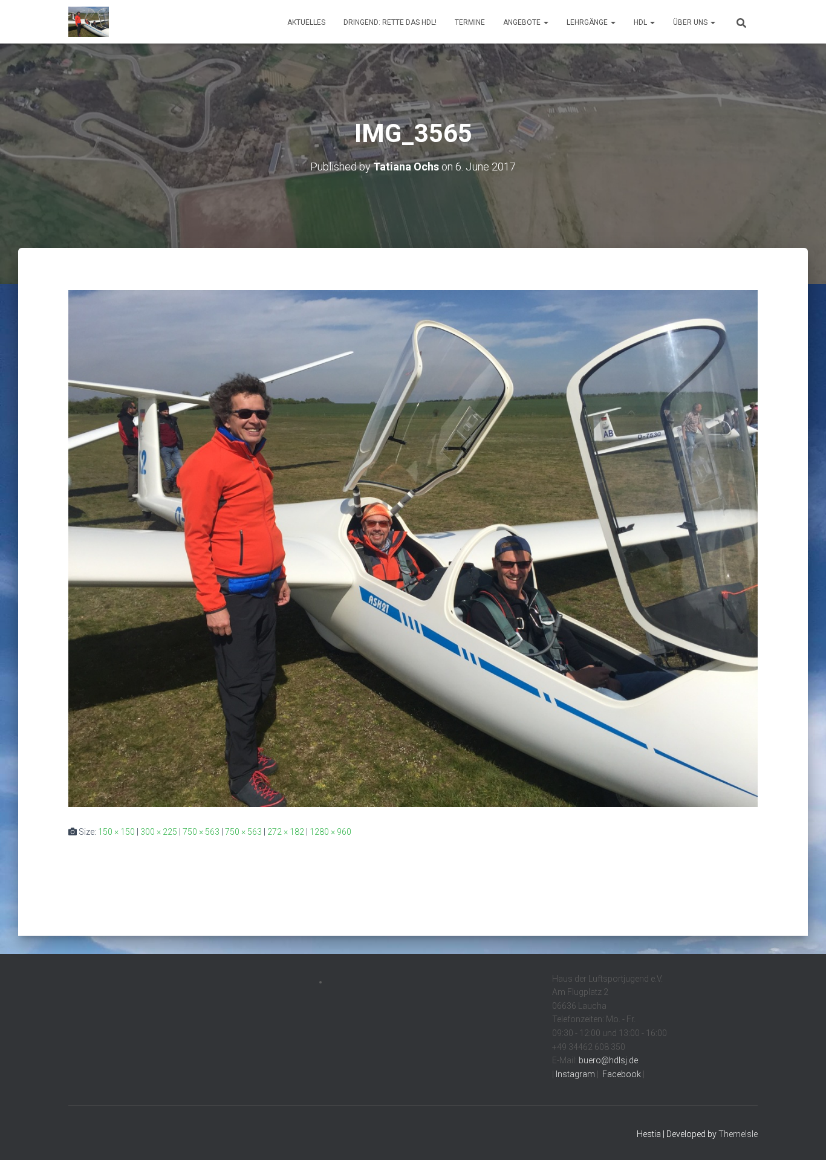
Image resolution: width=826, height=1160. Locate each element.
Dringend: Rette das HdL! (390, 22)
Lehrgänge (588, 22)
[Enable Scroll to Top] (802, 1136)
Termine (470, 22)
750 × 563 (201, 832)
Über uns (691, 22)
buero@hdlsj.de (608, 1060)
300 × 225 (158, 832)
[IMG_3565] (413, 547)
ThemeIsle (738, 1134)
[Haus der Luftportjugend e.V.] (88, 22)
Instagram (574, 1074)
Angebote (522, 22)
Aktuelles (306, 22)
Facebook (620, 1074)
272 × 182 (285, 832)
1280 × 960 (330, 832)
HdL (641, 22)
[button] (545, 22)
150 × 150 (116, 832)
